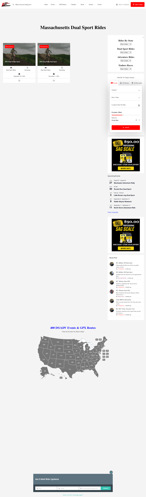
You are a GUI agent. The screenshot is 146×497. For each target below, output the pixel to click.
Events (53, 4)
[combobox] (126, 90)
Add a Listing (139, 4)
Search (127, 127)
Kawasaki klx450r (122, 278)
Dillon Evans (121, 296)
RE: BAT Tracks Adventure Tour (125, 309)
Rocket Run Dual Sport (122, 189)
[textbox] (126, 90)
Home (46, 4)
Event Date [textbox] (115, 120)
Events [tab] (115, 83)
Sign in (121, 4)
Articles (91, 4)
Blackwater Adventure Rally (124, 183)
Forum (100, 4)
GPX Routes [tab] (125, 83)
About (82, 4)
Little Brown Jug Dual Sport (124, 195)
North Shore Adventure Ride (124, 208)
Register (127, 4)
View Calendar (113, 212)
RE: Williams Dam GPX (123, 281)
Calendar (73, 4)
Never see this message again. (73, 495)
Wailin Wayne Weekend (122, 201)
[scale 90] (126, 155)
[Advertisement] (73, 14)
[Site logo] (6, 4)
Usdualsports (121, 269)
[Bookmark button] (19, 80)
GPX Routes (62, 4)
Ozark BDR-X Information (123, 300)
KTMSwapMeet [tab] (138, 83)
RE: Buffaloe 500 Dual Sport (124, 263)
